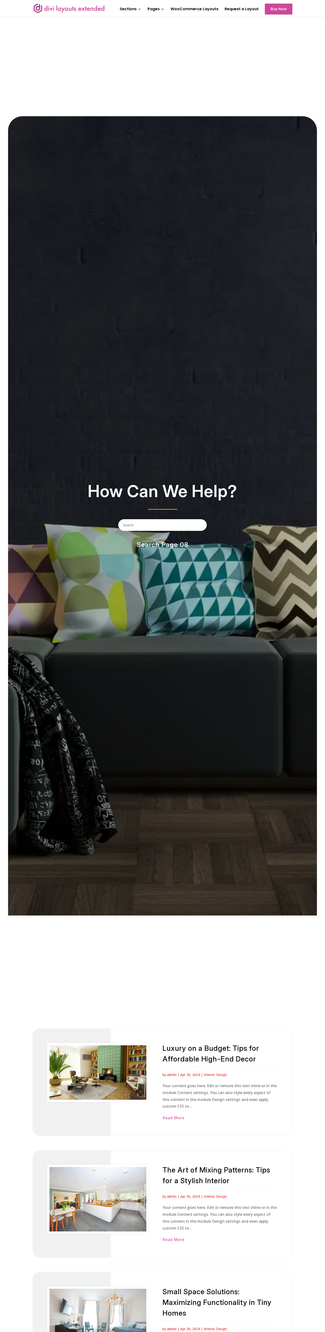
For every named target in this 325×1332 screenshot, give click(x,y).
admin (172, 1074)
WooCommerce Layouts (194, 9)
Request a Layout (242, 9)
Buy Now (279, 9)
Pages (154, 9)
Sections (128, 9)
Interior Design (215, 1074)
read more (173, 1117)
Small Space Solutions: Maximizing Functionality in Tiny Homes (216, 1302)
